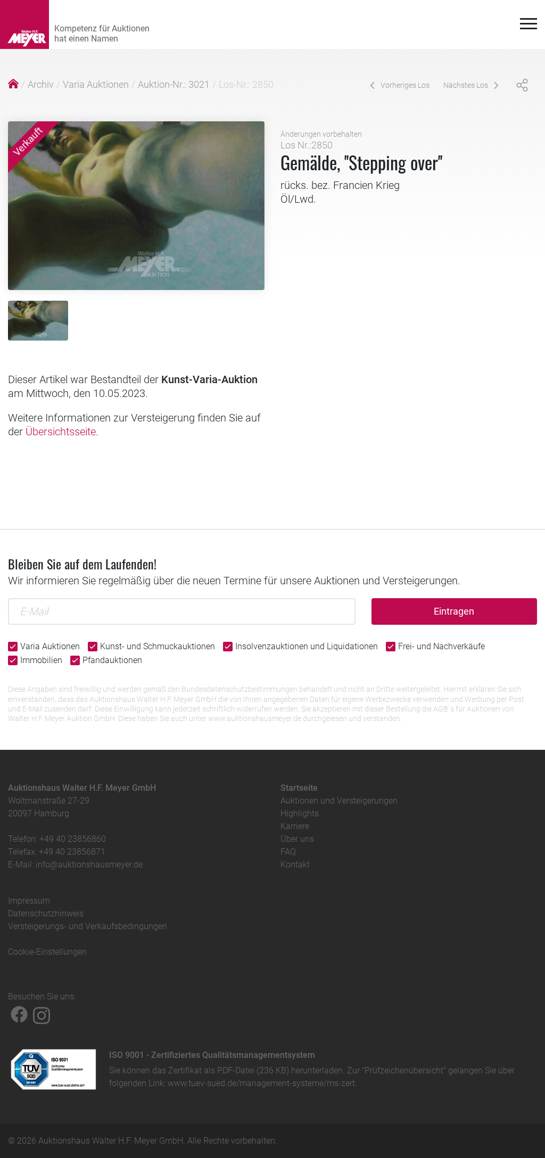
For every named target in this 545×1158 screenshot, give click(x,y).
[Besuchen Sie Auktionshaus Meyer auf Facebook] (19, 1014)
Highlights (299, 813)
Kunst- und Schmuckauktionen (157, 646)
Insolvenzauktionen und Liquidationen (306, 646)
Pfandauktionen (112, 660)
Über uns (297, 839)
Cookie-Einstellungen (47, 952)
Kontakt (295, 864)
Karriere (294, 826)
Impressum (29, 901)
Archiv (41, 84)
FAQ (288, 852)
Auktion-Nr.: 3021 (174, 84)
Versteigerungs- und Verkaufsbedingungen (87, 926)
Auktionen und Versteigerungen (339, 801)
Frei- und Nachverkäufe (441, 646)
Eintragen (454, 611)
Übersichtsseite (61, 431)
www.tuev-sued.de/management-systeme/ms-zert (261, 1083)
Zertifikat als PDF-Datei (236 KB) (228, 1070)
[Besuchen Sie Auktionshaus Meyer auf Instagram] (41, 1014)
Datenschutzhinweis (46, 913)
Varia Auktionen (96, 84)
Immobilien (41, 660)
